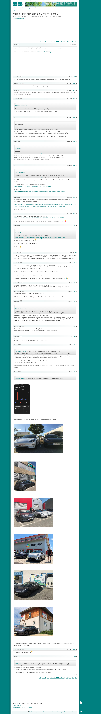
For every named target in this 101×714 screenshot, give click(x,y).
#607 (74, 165)
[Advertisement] (45, 30)
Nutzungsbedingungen (63, 712)
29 (51, 41)
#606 (74, 141)
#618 (74, 345)
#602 (74, 83)
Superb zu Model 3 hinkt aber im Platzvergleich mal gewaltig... (32, 107)
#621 (74, 656)
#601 (74, 76)
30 (54, 41)
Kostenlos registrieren (20, 707)
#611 (75, 253)
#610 (74, 225)
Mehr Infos (30, 707)
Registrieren (31, 8)
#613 (74, 282)
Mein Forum (22, 8)
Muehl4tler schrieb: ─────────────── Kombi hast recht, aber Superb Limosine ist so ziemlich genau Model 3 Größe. (36, 127)
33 (63, 41)
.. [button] (40, 130)
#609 (74, 213)
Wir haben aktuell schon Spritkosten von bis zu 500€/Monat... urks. (39, 379)
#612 (74, 263)
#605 (74, 117)
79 (70, 41)
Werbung (74, 712)
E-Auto (16, 11)
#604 (74, 98)
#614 (74, 291)
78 (67, 41)
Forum (15, 8)
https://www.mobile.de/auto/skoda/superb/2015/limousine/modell (32, 186)
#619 (74, 371)
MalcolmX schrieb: (20, 378)
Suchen (40, 8)
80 (73, 41)
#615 (74, 301)
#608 (74, 197)
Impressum (38, 712)
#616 (74, 326)
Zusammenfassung (19, 18)
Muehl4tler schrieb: (20, 172)
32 (60, 41)
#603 (74, 90)
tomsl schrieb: (19, 663)
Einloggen (17, 705)
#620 (74, 649)
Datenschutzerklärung (49, 712)
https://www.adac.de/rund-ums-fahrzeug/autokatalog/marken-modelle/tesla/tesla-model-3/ (39, 191)
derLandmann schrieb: (21, 105)
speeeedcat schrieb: (20, 308)
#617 (75, 336)
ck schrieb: (18, 148)
